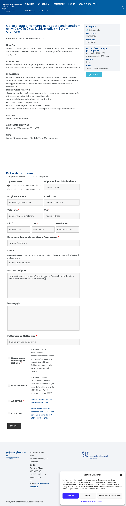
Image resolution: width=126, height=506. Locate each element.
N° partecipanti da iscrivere (61, 181)
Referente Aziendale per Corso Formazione (33, 237)
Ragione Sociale (17, 196)
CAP (35, 223)
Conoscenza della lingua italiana (18, 360)
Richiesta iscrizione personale (27, 189)
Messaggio (13, 303)
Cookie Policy (86, 501)
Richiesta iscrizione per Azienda (28, 185)
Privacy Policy (97, 501)
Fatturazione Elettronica (22, 335)
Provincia (62, 223)
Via (47, 209)
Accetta (70, 495)
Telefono (13, 209)
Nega (88, 495)
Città (11, 223)
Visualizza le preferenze (110, 495)
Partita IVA (51, 196)
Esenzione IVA (19, 385)
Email (11, 250)
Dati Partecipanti (18, 270)
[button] (121, 475)
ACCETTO (17, 401)
